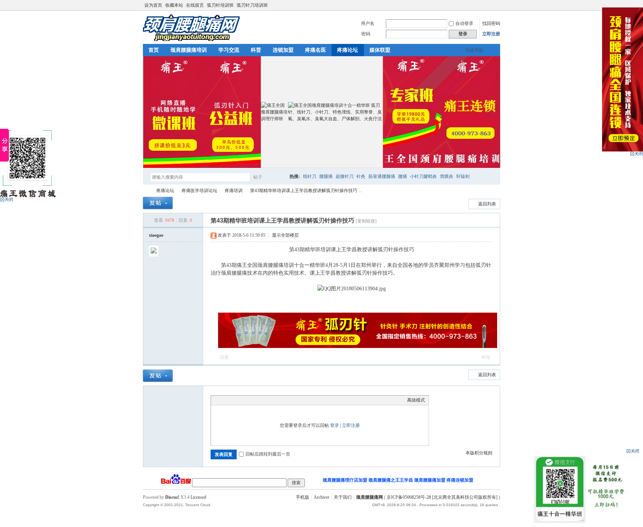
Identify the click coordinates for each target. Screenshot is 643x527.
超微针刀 (345, 176)
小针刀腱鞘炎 (423, 176)
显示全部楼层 (285, 235)
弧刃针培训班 (220, 5)
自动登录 (464, 23)
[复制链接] (366, 221)
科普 (256, 50)
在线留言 (195, 5)
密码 (365, 33)
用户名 (367, 23)
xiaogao (156, 235)
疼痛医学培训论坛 (199, 190)
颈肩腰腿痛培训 (188, 50)
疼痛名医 (315, 50)
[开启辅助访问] (490, 5)
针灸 (360, 176)
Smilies (270, 400)
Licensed (198, 497)
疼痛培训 (234, 190)
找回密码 (491, 23)
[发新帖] (158, 203)
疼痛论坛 (347, 50)
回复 (224, 357)
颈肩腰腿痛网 (146, 190)
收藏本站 (174, 5)
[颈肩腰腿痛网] (191, 39)
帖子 (257, 177)
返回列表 (487, 204)
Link (242, 400)
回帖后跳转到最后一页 (268, 454)
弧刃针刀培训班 (252, 5)
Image (233, 400)
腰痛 (402, 176)
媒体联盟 (380, 50)
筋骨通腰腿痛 (381, 176)
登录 (334, 425)
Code (261, 400)
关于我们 (343, 497)
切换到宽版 (496, 5)
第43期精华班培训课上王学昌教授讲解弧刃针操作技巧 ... (306, 190)
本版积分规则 (479, 453)
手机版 (302, 497)
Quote (252, 400)
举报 (485, 357)
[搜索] (279, 177)
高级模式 (416, 400)
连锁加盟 (283, 50)
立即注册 (491, 33)
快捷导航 (474, 50)
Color (224, 400)
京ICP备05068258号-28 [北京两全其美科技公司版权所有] (442, 497)
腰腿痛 (326, 176)
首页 (153, 50)
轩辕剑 (463, 176)
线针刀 (309, 176)
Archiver (321, 497)
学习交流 (228, 50)
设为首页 (153, 5)
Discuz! (172, 497)
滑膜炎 (446, 176)
